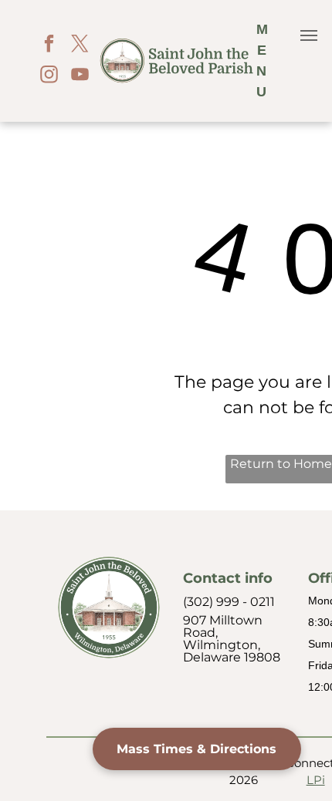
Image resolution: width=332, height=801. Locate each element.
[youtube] (79, 76)
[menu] (308, 35)
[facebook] (49, 45)
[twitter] (79, 45)
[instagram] (49, 76)
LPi (316, 779)
